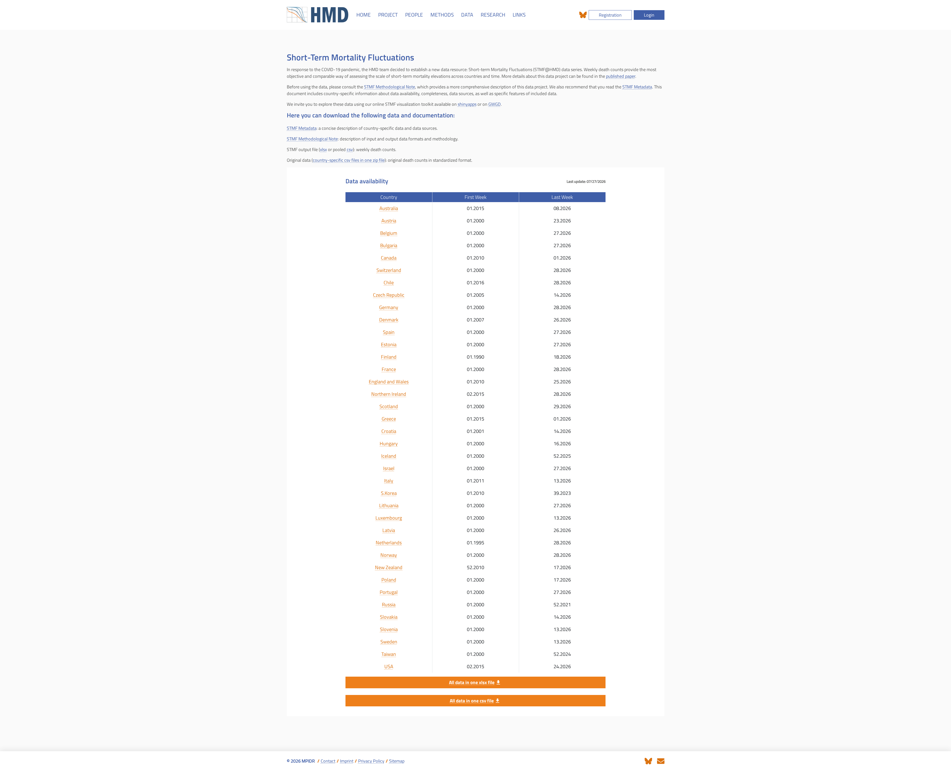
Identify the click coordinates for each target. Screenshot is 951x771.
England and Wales (389, 381)
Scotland (388, 406)
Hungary (389, 443)
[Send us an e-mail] (660, 760)
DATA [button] (467, 15)
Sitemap (396, 761)
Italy (388, 480)
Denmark (388, 319)
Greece (389, 419)
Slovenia (389, 629)
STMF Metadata (637, 86)
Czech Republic (388, 295)
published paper (620, 76)
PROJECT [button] (388, 15)
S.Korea (389, 493)
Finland (388, 357)
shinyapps (467, 104)
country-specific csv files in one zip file (349, 160)
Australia (388, 208)
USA (388, 666)
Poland (388, 580)
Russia (389, 604)
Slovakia (388, 617)
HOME (363, 15)
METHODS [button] (442, 15)
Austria (388, 220)
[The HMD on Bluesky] (583, 15)
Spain (389, 332)
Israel (389, 468)
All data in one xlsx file (472, 682)
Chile (389, 282)
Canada (388, 258)
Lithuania (388, 505)
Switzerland (388, 270)
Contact (328, 761)
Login (649, 15)
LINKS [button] (519, 15)
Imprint (346, 761)
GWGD (494, 104)
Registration (610, 15)
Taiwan (388, 654)
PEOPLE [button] (414, 15)
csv (350, 149)
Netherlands (389, 542)
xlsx (323, 149)
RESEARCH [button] (493, 15)
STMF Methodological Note (389, 86)
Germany (388, 307)
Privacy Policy (371, 761)
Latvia (388, 530)
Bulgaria (388, 245)
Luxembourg (388, 518)
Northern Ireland (388, 394)
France (389, 369)
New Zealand (388, 567)
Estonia (388, 344)
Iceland (388, 456)
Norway (388, 555)
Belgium (388, 233)
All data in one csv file (472, 700)
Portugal (389, 592)
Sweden (388, 641)
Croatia (388, 431)
